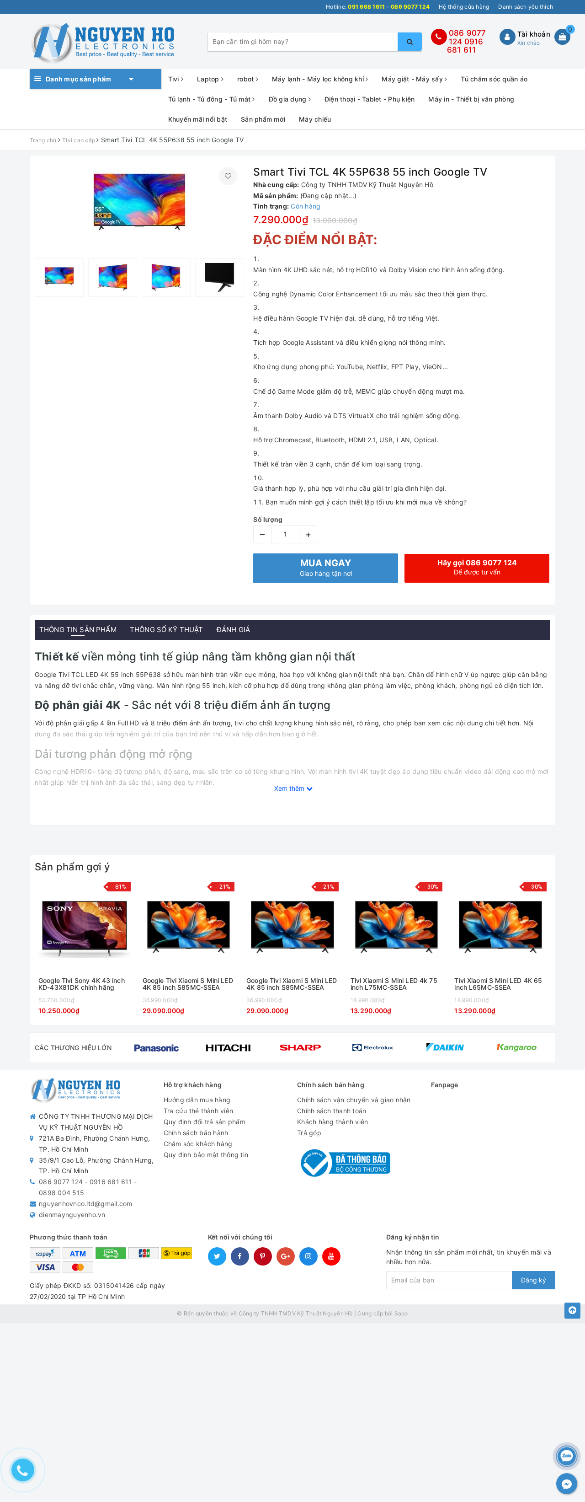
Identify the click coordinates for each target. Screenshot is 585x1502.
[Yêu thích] (228, 176)
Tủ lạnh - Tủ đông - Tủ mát (210, 99)
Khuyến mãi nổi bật (198, 119)
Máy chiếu (315, 119)
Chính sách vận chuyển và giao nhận (354, 1100)
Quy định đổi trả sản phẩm (204, 1122)
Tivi (174, 79)
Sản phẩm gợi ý (72, 867)
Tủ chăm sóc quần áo (494, 79)
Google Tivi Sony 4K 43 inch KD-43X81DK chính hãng (81, 984)
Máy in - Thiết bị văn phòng (471, 99)
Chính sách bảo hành (196, 1133)
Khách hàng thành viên (332, 1122)
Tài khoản (533, 34)
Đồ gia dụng (288, 99)
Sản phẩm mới (263, 119)
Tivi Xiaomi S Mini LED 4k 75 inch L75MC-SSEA (394, 984)
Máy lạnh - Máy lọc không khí (319, 79)
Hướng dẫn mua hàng (197, 1100)
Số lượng (267, 519)
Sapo (401, 1313)
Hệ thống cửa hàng (464, 6)
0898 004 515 (61, 1192)
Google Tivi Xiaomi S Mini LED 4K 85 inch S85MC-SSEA (188, 984)
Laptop (209, 79)
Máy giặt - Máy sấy (413, 79)
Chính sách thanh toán (331, 1111)
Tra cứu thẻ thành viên (199, 1111)
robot (246, 79)
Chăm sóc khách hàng (198, 1144)
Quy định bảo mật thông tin (206, 1155)
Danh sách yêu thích (525, 6)
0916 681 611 (465, 46)
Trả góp (309, 1133)
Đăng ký (533, 1280)
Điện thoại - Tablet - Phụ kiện (369, 99)
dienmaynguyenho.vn (72, 1214)
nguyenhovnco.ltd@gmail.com (86, 1203)
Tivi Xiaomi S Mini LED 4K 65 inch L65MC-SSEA (498, 984)
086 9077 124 (61, 1182)
